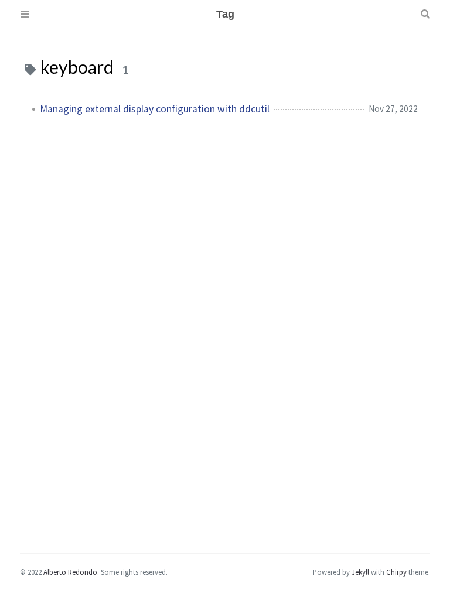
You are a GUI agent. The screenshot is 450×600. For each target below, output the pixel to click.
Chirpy (396, 572)
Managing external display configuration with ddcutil (155, 109)
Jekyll (360, 572)
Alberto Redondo (70, 572)
